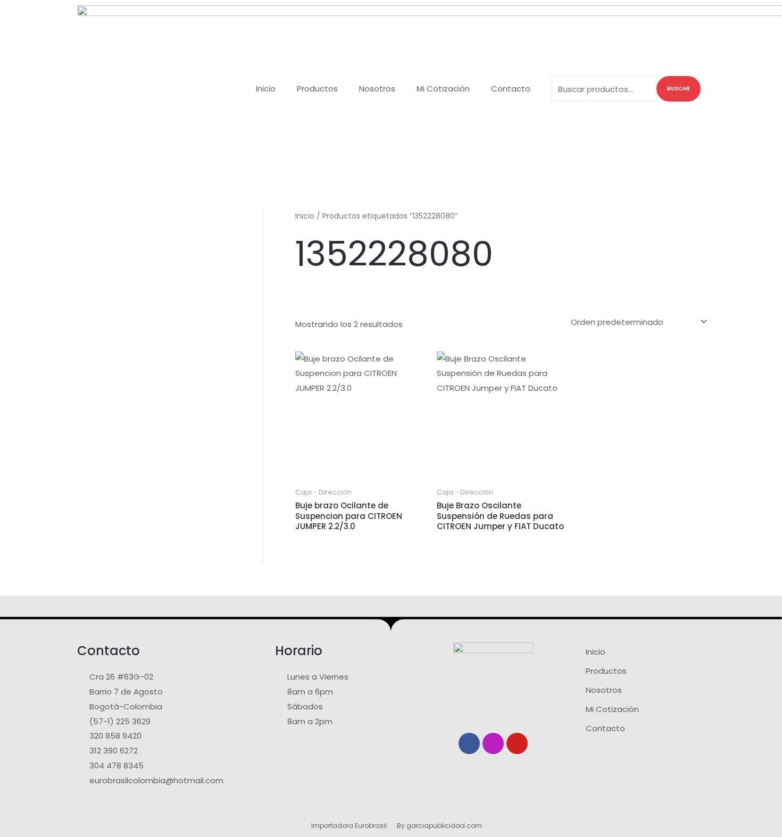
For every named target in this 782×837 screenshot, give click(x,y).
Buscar (678, 89)
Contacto (510, 88)
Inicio (266, 88)
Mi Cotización (443, 88)
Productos (317, 88)
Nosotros (377, 88)
